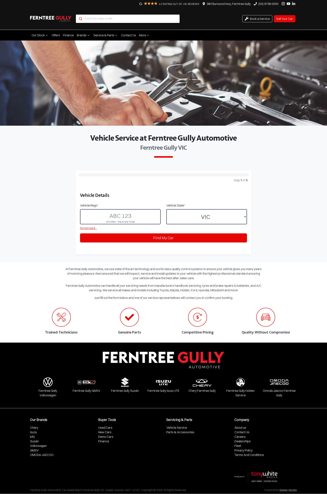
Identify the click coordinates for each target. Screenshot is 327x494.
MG (32, 437)
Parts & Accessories (180, 432)
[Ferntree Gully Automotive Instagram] (284, 3)
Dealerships (242, 441)
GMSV (34, 450)
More (142, 35)
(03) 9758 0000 (268, 4)
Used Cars (105, 427)
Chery (34, 427)
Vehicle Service (176, 427)
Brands (82, 35)
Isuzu (33, 432)
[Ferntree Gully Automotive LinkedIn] (294, 3)
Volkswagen (38, 446)
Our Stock (38, 35)
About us (240, 427)
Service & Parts (103, 35)
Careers (240, 437)
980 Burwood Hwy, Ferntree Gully (229, 4)
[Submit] (80, 19)
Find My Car (163, 237)
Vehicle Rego (89, 205)
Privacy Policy (243, 450)
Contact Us (128, 35)
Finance (68, 35)
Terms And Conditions (249, 455)
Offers (56, 35)
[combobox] (128, 19)
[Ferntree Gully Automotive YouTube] (289, 3)
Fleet (237, 446)
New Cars (104, 432)
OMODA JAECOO (42, 455)
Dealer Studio (288, 490)
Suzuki (34, 441)
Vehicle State (175, 205)
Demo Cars (105, 437)
